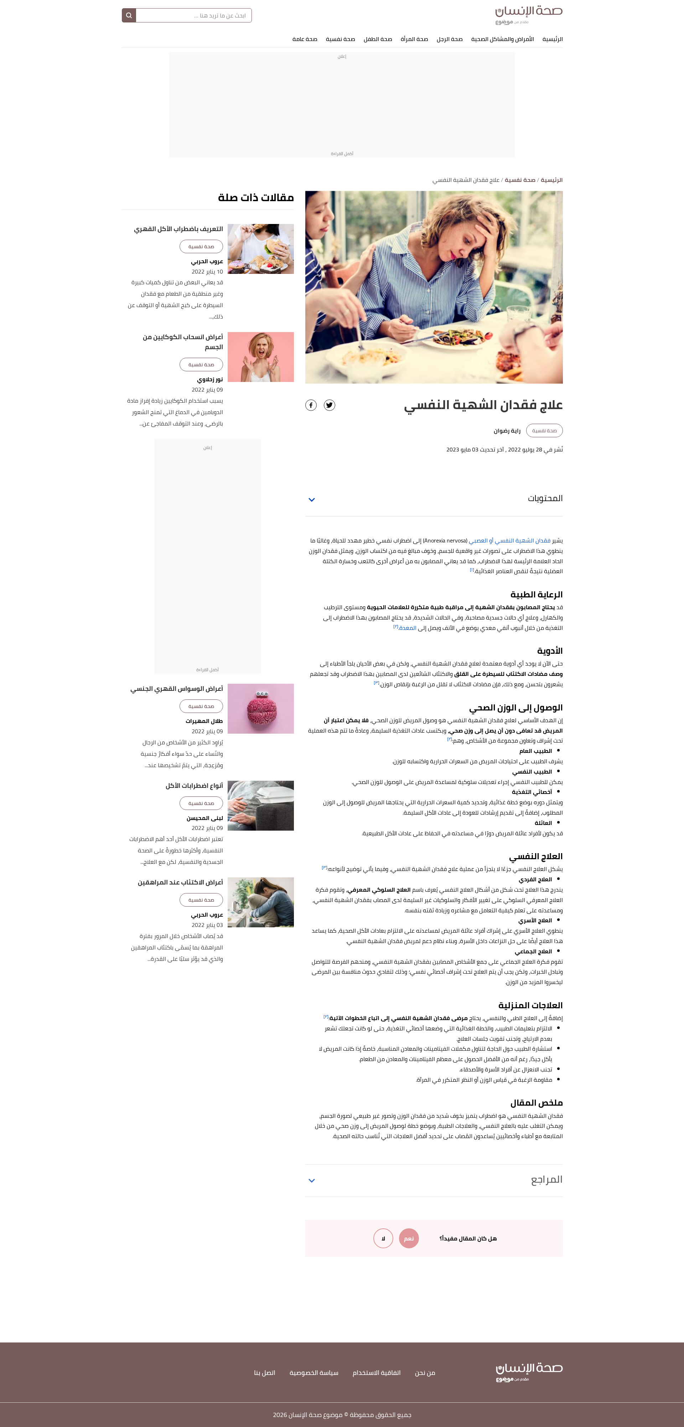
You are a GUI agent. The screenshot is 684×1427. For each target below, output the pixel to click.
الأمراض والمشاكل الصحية (502, 39)
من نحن (425, 1372)
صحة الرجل (450, 39)
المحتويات (545, 498)
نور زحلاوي (210, 379)
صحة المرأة (414, 39)
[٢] (395, 626)
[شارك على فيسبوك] (311, 405)
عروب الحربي (207, 261)
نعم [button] (409, 1238)
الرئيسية (553, 39)
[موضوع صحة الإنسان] (529, 15)
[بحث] (129, 15)
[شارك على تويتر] (329, 405)
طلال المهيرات (204, 721)
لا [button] (383, 1238)
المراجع (547, 1179)
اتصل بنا (264, 1372)
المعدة (407, 627)
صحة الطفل (378, 39)
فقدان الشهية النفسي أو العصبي (509, 540)
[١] (472, 569)
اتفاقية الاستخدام (377, 1372)
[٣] (376, 682)
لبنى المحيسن (205, 818)
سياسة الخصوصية (314, 1372)
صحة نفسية (340, 39)
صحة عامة (304, 39)
